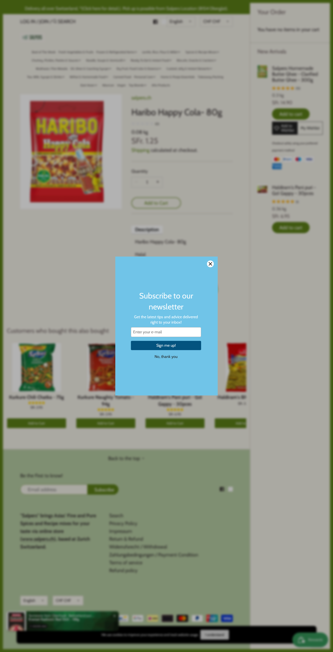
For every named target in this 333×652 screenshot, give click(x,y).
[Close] (210, 263)
